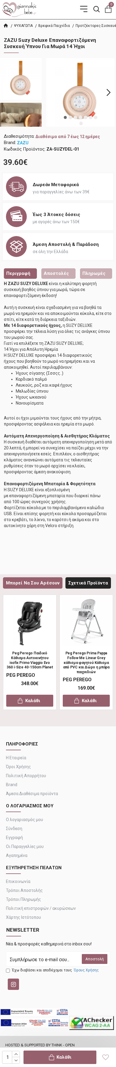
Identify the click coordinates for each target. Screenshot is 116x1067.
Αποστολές (56, 273)
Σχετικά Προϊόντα (88, 583)
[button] (52, 92)
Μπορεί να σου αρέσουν (32, 583)
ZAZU (23, 142)
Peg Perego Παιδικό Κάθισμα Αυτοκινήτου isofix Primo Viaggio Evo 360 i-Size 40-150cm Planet (30, 660)
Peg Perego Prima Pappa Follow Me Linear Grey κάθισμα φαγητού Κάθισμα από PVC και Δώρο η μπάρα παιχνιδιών (86, 662)
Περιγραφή (18, 273)
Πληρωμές (94, 273)
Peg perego (20, 675)
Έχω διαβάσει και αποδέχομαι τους (55, 970)
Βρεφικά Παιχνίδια (54, 26)
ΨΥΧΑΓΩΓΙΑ (23, 26)
